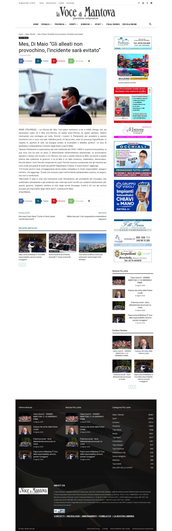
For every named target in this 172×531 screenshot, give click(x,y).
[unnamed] (133, 245)
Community (70, 3)
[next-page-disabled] (24, 264)
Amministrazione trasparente (142, 529)
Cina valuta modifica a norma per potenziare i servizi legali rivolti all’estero (91, 257)
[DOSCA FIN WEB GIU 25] (133, 176)
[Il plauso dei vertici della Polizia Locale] (118, 293)
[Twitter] (147, 3)
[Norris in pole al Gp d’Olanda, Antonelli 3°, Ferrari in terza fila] (62, 243)
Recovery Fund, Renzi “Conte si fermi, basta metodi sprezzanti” (37, 217)
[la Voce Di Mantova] (86, 13)
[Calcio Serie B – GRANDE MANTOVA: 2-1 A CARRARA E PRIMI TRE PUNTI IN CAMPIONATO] (118, 280)
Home (42, 3)
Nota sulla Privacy (93, 529)
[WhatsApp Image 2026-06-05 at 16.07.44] (133, 83)
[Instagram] (143, 3)
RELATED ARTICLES (28, 228)
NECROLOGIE (73, 516)
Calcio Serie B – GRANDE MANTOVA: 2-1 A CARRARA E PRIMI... (140, 280)
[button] (150, 24)
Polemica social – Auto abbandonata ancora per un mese (140, 305)
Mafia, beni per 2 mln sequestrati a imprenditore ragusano (86, 217)
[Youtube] (151, 3)
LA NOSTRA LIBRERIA (124, 516)
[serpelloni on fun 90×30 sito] (133, 261)
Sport (98, 24)
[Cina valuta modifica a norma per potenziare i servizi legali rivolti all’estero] (92, 243)
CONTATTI (59, 516)
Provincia (59, 24)
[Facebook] (139, 3)
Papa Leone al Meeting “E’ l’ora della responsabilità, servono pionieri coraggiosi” (32, 257)
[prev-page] (20, 264)
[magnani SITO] (133, 137)
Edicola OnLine (51, 3)
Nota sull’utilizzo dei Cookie (120, 529)
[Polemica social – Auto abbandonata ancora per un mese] (118, 305)
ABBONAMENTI (89, 516)
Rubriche (85, 24)
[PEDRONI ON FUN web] (133, 49)
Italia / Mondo (113, 24)
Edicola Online (130, 24)
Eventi (73, 24)
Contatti (61, 3)
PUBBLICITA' (105, 516)
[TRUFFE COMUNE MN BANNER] (133, 122)
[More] (89, 60)
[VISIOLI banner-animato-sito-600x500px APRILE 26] (133, 211)
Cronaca (45, 24)
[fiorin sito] (133, 230)
